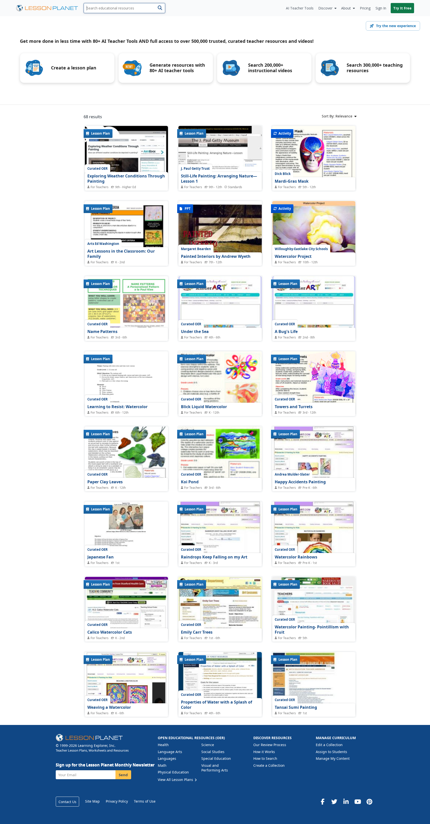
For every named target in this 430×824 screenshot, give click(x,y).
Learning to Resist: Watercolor (117, 406)
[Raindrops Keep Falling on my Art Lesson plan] (220, 532)
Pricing (365, 8)
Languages (167, 758)
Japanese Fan (100, 557)
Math (162, 765)
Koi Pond (190, 482)
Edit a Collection (329, 744)
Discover (325, 8)
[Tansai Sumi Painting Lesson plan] (314, 683)
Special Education (216, 758)
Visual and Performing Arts (214, 768)
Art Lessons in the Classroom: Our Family (121, 253)
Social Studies (212, 751)
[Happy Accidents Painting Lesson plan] (314, 457)
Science (207, 744)
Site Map (92, 801)
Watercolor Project (293, 256)
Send (123, 774)
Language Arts (170, 751)
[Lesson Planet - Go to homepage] (50, 8)
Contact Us (67, 801)
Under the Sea (195, 331)
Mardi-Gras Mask (292, 181)
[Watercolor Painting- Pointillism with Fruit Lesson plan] (314, 608)
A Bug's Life (286, 331)
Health (163, 744)
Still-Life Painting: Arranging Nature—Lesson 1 (219, 178)
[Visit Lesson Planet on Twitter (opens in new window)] (334, 802)
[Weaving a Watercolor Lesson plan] (126, 683)
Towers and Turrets (294, 406)
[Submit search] (160, 8)
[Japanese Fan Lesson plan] (126, 532)
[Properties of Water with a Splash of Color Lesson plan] (220, 683)
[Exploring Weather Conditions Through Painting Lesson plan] (126, 157)
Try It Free (402, 8)
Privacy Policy (117, 801)
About (346, 8)
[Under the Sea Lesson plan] (220, 307)
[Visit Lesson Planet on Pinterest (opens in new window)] (369, 802)
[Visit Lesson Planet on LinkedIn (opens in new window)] (346, 802)
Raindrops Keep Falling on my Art (214, 557)
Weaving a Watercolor (109, 707)
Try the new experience (396, 25)
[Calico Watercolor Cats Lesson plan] (126, 608)
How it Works (264, 751)
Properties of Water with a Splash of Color (216, 704)
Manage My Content (333, 758)
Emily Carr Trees (197, 632)
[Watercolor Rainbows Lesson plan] (314, 532)
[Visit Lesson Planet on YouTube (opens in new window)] (358, 802)
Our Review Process (269, 744)
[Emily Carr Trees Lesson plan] (220, 608)
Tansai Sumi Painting (296, 707)
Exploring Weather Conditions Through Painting (126, 178)
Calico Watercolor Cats (109, 632)
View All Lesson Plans (176, 779)
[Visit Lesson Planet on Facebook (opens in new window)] (322, 802)
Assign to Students (331, 751)
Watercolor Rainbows (296, 557)
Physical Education (173, 772)
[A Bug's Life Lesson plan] (314, 307)
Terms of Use (145, 801)
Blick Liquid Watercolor (204, 406)
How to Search (265, 758)
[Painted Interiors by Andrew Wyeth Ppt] (220, 232)
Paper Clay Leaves (105, 482)
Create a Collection (269, 765)
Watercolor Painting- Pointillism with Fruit (312, 629)
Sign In (381, 8)
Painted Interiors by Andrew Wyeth (216, 256)
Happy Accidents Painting (300, 482)
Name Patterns (102, 331)
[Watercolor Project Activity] (314, 232)
